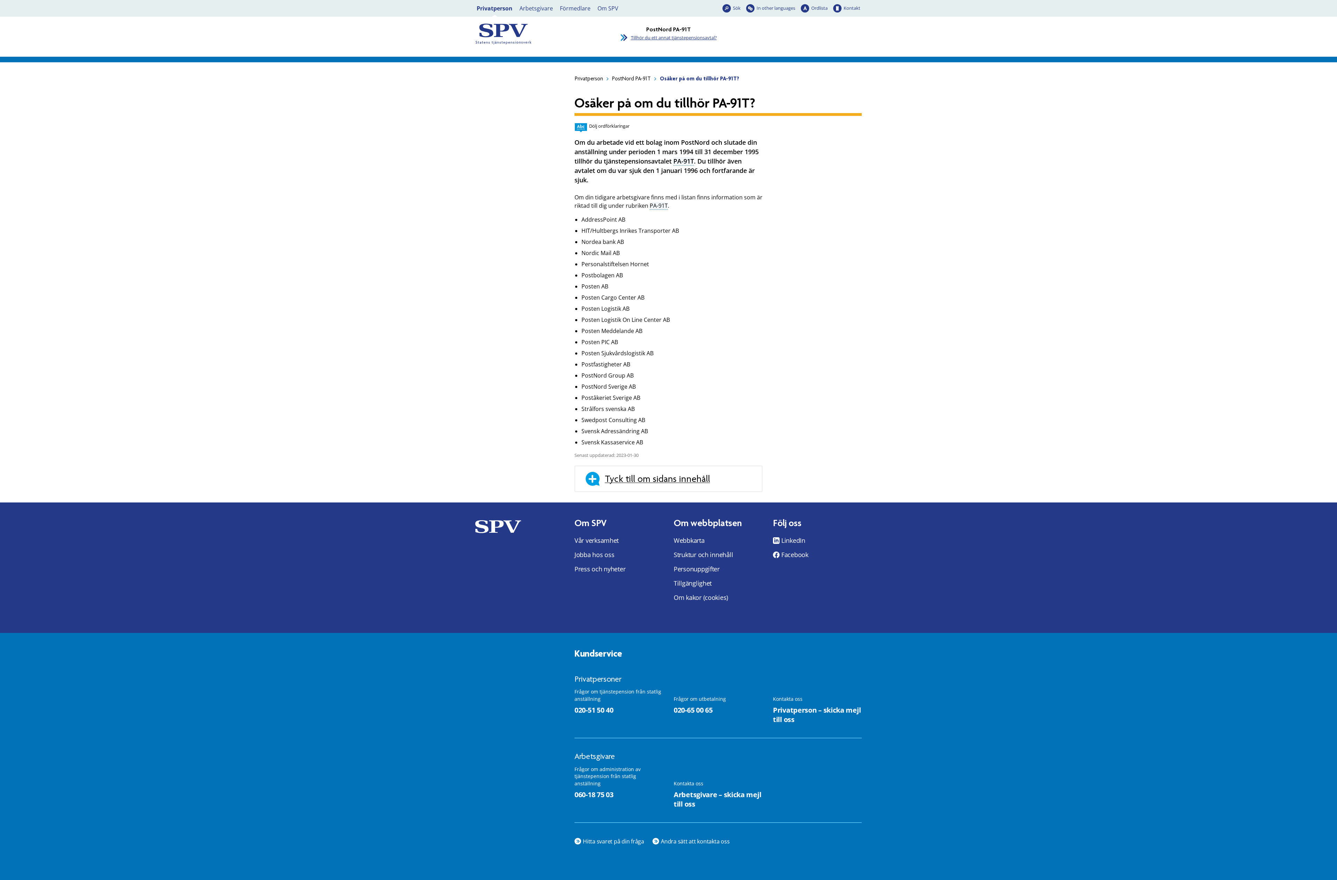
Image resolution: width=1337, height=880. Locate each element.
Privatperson (495, 8)
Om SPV (607, 8)
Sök (737, 8)
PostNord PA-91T (631, 79)
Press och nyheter (599, 569)
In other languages (776, 8)
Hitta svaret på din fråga (613, 841)
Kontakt (852, 8)
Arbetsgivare (536, 8)
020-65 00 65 (693, 710)
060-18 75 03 (593, 794)
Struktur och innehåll (703, 554)
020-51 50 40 (593, 710)
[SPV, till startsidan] (536, 34)
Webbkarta (689, 540)
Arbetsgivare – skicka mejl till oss (717, 799)
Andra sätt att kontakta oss (695, 841)
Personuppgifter (697, 569)
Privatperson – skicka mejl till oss (817, 714)
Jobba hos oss (594, 554)
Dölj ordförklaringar (609, 126)
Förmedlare (575, 8)
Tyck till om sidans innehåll (657, 478)
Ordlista (819, 8)
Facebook (794, 554)
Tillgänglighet (693, 583)
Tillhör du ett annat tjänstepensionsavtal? (674, 37)
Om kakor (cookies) (701, 597)
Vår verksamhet (596, 540)
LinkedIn (793, 540)
